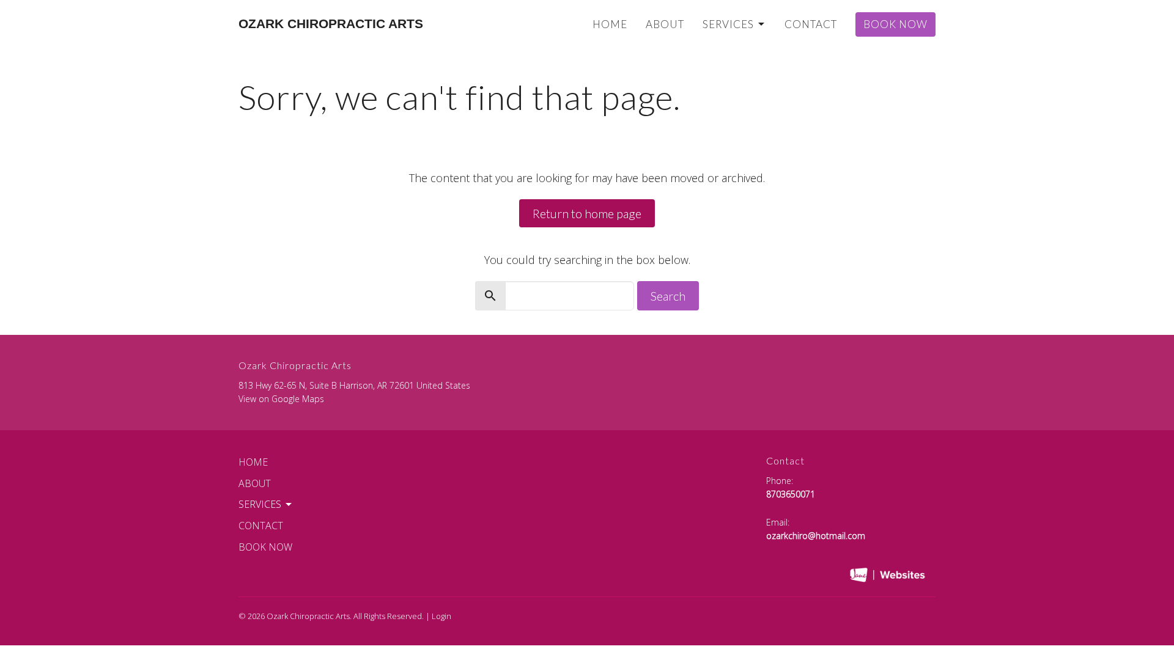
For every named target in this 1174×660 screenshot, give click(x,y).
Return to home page (587, 213)
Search (668, 295)
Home (610, 24)
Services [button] (259, 504)
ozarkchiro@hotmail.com (815, 535)
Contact (811, 24)
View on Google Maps (281, 399)
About (665, 24)
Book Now (895, 24)
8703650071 (790, 494)
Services (728, 24)
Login (441, 616)
